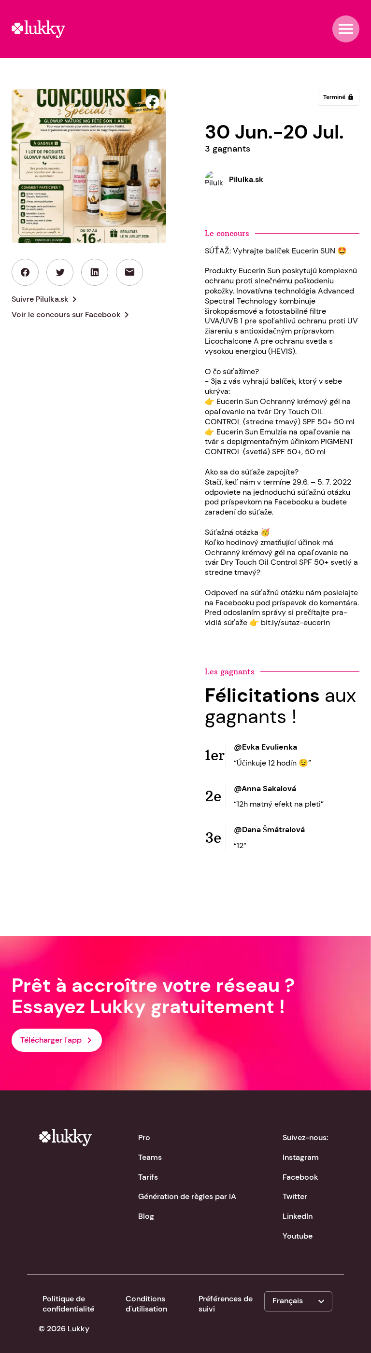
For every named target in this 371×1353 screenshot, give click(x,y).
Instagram (301, 1157)
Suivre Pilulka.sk (46, 299)
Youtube (298, 1236)
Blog (146, 1216)
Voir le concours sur (72, 315)
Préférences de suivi (226, 1304)
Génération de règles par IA (187, 1196)
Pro (144, 1137)
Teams (150, 1157)
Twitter (295, 1196)
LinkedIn (298, 1216)
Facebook (300, 1177)
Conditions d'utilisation (146, 1304)
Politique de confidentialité (68, 1304)
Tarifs (148, 1177)
